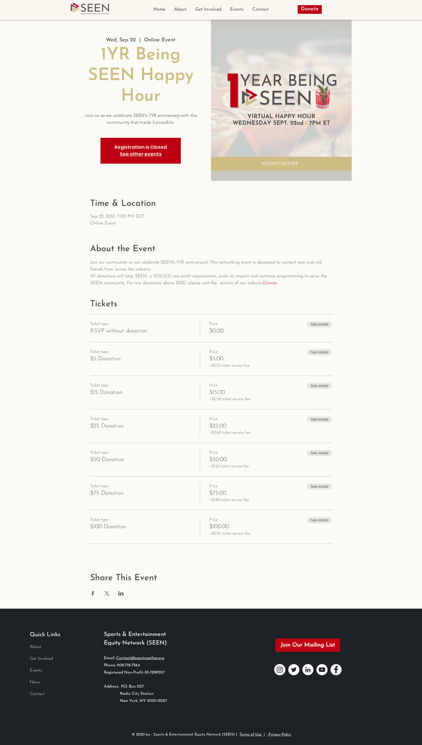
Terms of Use (251, 734)
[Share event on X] (107, 593)
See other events (141, 154)
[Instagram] (279, 669)
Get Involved (41, 659)
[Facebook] (336, 669)
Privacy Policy (279, 734)
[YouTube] (322, 669)
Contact (37, 694)
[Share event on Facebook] (93, 593)
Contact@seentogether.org (140, 658)
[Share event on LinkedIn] (121, 593)
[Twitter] (293, 669)
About (35, 647)
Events (36, 670)
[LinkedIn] (307, 669)
